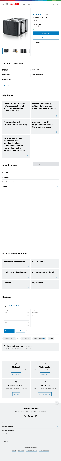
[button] (15, 29)
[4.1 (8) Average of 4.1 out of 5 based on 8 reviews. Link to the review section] (49, 14)
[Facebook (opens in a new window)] (29, 416)
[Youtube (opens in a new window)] (32, 416)
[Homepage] (12, 4)
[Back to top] (57, 403)
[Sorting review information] (17, 338)
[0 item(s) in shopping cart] (58, 4)
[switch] (43, 338)
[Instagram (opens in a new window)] (36, 416)
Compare (38, 42)
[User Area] (48, 4)
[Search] (53, 4)
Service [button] (30, 4)
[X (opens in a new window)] (25, 416)
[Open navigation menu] (3, 4)
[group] (6, 51)
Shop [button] (24, 4)
